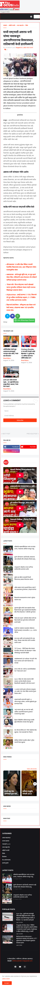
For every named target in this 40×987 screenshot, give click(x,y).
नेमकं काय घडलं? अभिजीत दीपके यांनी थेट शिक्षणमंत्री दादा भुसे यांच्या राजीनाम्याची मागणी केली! (25, 620)
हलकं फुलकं (5, 863)
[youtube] (20, 967)
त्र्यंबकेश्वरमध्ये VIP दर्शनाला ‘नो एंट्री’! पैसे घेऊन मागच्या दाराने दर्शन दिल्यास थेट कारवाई (25, 661)
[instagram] (25, 967)
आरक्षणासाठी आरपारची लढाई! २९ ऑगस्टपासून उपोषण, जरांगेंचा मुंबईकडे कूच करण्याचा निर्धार (25, 701)
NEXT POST (6, 434)
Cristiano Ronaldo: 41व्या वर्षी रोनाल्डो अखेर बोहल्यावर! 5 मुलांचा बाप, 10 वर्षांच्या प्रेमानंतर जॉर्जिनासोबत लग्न (28, 353)
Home (5, 25)
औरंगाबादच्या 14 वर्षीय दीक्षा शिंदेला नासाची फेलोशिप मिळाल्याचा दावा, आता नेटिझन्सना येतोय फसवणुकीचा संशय (21, 267)
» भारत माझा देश (19, 25)
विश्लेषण (4, 856)
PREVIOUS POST (32, 434)
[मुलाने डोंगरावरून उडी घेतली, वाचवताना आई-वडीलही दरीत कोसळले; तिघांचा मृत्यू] (7, 889)
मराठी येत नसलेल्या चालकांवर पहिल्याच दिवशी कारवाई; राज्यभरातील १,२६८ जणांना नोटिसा (25, 630)
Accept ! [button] (7, 983)
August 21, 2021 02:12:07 (24, 47)
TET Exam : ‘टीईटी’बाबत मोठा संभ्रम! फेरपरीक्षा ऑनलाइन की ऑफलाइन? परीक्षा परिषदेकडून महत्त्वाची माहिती (25, 650)
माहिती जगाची (5, 850)
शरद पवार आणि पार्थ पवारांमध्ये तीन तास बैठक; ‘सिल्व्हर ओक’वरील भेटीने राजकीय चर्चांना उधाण (24, 640)
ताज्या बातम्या (5, 841)
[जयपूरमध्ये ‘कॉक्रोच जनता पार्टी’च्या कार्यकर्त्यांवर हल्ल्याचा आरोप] (7, 899)
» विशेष (26, 25)
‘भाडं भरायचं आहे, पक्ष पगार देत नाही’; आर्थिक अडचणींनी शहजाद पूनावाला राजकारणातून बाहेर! (23, 712)
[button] (32, 17)
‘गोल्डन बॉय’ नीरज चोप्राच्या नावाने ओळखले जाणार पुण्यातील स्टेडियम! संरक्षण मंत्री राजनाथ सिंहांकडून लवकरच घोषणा (21, 287)
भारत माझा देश (6, 847)
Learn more (6, 978)
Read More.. (7, 358)
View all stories (32, 769)
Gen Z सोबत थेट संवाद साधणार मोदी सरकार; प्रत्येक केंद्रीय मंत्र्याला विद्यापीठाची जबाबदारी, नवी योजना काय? (24, 681)
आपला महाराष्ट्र (6, 837)
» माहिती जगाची (11, 25)
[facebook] (15, 967)
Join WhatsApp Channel (25, 320)
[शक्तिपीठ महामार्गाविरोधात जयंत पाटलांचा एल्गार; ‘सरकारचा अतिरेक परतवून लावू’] (7, 879)
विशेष (3, 853)
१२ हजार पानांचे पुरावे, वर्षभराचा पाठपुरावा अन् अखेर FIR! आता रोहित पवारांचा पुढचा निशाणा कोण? (25, 691)
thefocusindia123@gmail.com (22, 961)
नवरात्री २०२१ (6, 844)
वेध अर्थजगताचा (6, 860)
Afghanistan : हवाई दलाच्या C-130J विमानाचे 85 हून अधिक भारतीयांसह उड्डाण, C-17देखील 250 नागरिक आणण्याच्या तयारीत (21, 297)
